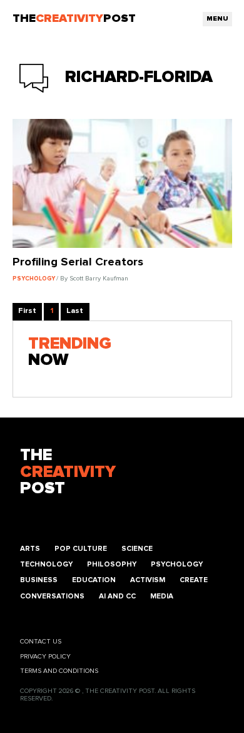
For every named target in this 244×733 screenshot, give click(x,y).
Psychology (177, 564)
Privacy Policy (45, 657)
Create (194, 580)
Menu (217, 19)
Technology (46, 564)
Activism (147, 580)
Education (94, 580)
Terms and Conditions (59, 671)
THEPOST (68, 472)
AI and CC (117, 596)
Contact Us (40, 641)
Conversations (52, 596)
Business (39, 580)
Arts (30, 548)
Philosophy (111, 564)
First (27, 311)
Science (137, 548)
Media (161, 596)
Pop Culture (80, 548)
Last (74, 311)
